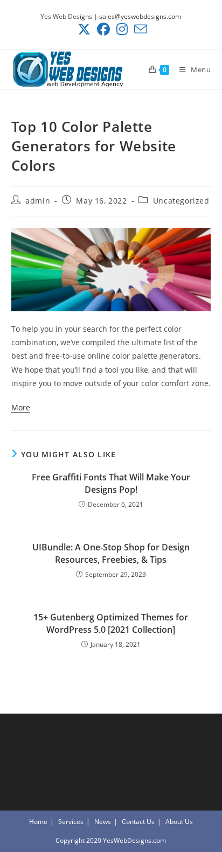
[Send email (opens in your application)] (139, 29)
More (20, 407)
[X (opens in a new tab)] (84, 29)
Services (71, 821)
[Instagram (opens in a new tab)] (122, 29)
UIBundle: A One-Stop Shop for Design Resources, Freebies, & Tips (111, 553)
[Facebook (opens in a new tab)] (103, 29)
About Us (179, 821)
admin (37, 200)
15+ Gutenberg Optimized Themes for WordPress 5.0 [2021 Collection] (110, 623)
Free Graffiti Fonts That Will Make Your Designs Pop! (111, 483)
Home (38, 821)
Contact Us (138, 821)
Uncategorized (181, 200)
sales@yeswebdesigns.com (140, 16)
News (102, 821)
